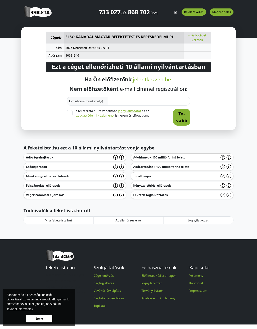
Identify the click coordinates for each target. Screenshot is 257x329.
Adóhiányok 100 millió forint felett (159, 157)
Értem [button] (39, 318)
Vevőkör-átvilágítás (107, 291)
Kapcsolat (196, 283)
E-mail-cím (86, 101)
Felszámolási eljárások (43, 185)
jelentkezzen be (152, 79)
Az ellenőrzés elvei (128, 220)
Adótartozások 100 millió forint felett (161, 167)
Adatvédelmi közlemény (158, 298)
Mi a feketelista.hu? (58, 220)
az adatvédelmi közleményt (95, 115)
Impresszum (198, 291)
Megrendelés (221, 12)
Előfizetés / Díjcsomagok (158, 276)
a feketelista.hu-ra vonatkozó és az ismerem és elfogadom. (112, 113)
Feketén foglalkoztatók (150, 195)
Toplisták (100, 306)
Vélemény (196, 276)
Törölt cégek (142, 176)
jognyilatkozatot (129, 111)
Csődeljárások (36, 167)
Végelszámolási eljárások (45, 195)
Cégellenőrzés (104, 276)
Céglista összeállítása (109, 298)
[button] (175, 10)
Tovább (181, 117)
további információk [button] (20, 309)
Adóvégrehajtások (39, 157)
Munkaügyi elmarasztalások (47, 176)
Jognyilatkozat (198, 220)
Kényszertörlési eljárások (152, 185)
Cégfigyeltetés (104, 283)
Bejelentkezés (194, 12)
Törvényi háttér (152, 291)
